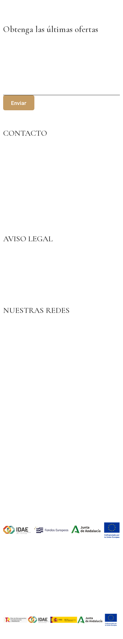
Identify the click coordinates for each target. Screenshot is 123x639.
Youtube (12, 350)
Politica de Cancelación (29, 295)
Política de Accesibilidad (30, 278)
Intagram (13, 342)
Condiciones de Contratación (35, 287)
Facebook (14, 325)
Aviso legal (15, 253)
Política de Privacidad (27, 261)
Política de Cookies (24, 270)
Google (11, 333)
